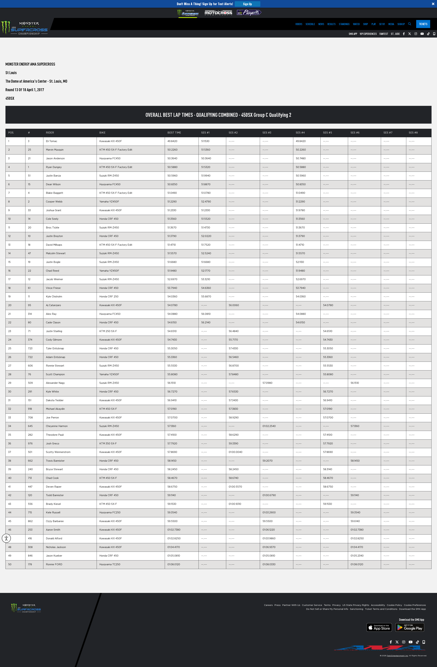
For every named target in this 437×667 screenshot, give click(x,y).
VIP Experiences (368, 33)
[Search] (409, 24)
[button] (218, 4)
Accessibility (378, 605)
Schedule (310, 24)
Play (373, 24)
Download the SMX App (412, 609)
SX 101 (382, 24)
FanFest (383, 33)
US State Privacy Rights (355, 605)
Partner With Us (291, 605)
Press (277, 605)
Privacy (336, 605)
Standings (344, 24)
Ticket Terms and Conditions (381, 609)
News (321, 24)
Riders (298, 24)
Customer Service (312, 605)
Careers (268, 605)
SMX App (353, 33)
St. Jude (395, 33)
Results (331, 24)
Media (391, 24)
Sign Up (247, 4)
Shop (365, 24)
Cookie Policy (394, 605)
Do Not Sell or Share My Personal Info (327, 609)
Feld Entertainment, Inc (397, 656)
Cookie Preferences (415, 605)
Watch (356, 24)
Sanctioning (356, 609)
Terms (327, 605)
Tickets (423, 24)
